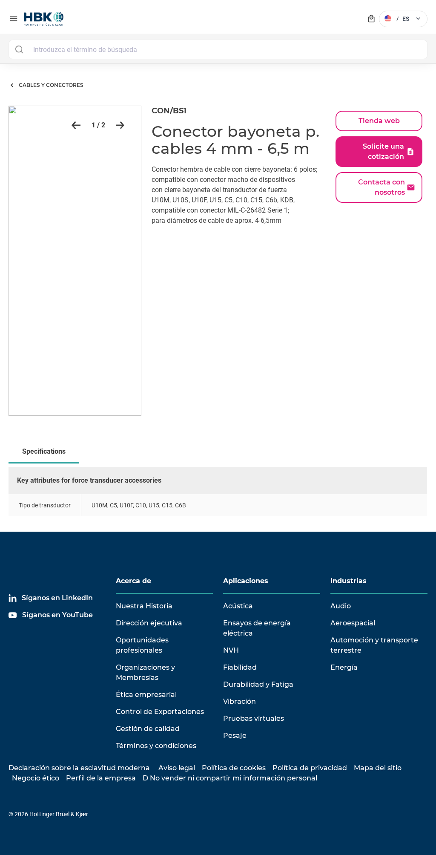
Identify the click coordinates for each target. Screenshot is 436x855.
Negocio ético (35, 778)
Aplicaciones (245, 581)
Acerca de (133, 581)
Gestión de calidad (148, 729)
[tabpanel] (218, 499)
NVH (231, 650)
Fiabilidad (240, 667)
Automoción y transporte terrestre (374, 645)
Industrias (348, 581)
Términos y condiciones (156, 746)
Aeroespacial (352, 623)
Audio (340, 606)
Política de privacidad (309, 768)
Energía (344, 667)
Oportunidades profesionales (142, 645)
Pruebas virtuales (253, 718)
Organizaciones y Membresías (145, 672)
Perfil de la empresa (101, 778)
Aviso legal (176, 768)
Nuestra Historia (144, 606)
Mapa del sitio (378, 768)
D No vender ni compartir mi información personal (230, 778)
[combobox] (218, 49)
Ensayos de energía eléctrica (257, 628)
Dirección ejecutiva (149, 623)
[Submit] (19, 49)
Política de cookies (234, 768)
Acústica (238, 606)
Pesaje (235, 735)
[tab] (46, 452)
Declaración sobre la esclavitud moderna (79, 768)
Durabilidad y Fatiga (258, 684)
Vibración (239, 701)
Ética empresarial (146, 695)
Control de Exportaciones (160, 712)
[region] (218, 499)
